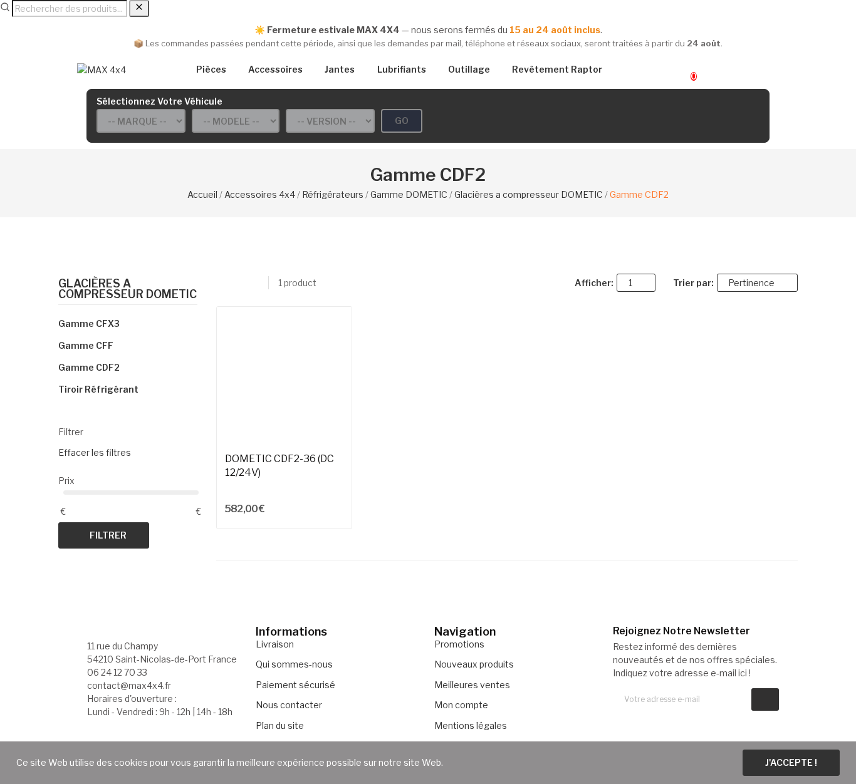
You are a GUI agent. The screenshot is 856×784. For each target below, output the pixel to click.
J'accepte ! (791, 762)
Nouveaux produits (474, 664)
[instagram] (642, 721)
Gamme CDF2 (89, 367)
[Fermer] (139, 8)
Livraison (275, 644)
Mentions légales (470, 725)
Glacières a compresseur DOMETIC (127, 289)
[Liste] (238, 282)
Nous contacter (289, 704)
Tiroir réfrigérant (98, 389)
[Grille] (222, 282)
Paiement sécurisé (295, 684)
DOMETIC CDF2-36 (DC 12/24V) (279, 465)
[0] (682, 70)
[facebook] (616, 721)
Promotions (459, 644)
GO (402, 120)
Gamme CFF (85, 345)
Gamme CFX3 (89, 323)
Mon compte (461, 704)
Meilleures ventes (472, 684)
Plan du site (280, 725)
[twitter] (629, 721)
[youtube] (682, 721)
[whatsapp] (668, 721)
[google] (655, 721)
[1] (765, 699)
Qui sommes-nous (294, 664)
